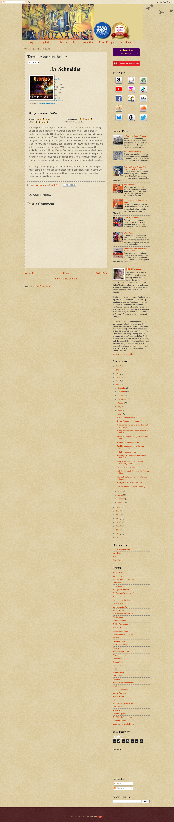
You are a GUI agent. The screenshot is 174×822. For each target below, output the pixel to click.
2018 (118, 515)
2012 (118, 537)
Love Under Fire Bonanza (123, 634)
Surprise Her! (118, 576)
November (122, 392)
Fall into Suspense (120, 621)
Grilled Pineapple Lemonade (128, 421)
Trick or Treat (118, 662)
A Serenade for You (120, 655)
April (120, 491)
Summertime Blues (120, 597)
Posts (118, 784)
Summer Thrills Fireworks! (123, 614)
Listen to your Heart (120, 631)
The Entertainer (130, 185)
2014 (118, 530)
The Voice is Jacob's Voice (123, 717)
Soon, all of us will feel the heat (129, 483)
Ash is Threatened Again (126, 417)
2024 (118, 374)
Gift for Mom (118, 617)
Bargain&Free (46, 42)
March (120, 495)
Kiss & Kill (117, 628)
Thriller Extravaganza (121, 624)
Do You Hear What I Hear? (123, 593)
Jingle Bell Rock (119, 610)
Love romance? (119, 659)
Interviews (125, 42)
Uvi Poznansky (135, 269)
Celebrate (116, 679)
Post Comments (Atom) (44, 286)
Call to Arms (117, 648)
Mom (115, 669)
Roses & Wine (118, 672)
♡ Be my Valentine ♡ (132, 218)
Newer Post (30, 273)
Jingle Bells (117, 572)
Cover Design (106, 42)
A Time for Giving (120, 645)
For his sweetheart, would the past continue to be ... (130, 447)
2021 (118, 385)
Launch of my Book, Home (123, 724)
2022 (118, 381)
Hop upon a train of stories (123, 683)
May (120, 414)
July (120, 407)
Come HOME (118, 676)
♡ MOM (116, 686)
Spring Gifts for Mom (121, 590)
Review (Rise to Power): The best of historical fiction (135, 168)
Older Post (101, 273)
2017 (118, 519)
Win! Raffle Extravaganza (123, 703)
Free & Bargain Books (121, 550)
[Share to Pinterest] (74, 185)
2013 (118, 534)
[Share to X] (69, 185)
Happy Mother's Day (121, 652)
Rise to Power (118, 696)
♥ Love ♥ (116, 710)
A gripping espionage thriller (128, 442)
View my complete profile (123, 354)
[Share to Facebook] (71, 185)
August (121, 403)
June (120, 410)
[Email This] (64, 185)
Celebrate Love (119, 641)
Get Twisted (117, 707)
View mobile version (66, 278)
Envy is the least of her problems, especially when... (130, 462)
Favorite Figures (119, 714)
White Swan (128, 233)
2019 (118, 511)
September (122, 399)
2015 (118, 526)
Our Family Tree (119, 721)
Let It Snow (117, 586)
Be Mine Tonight (119, 603)
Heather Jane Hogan (47, 103)
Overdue (57, 79)
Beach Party (118, 665)
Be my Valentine (119, 693)
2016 (118, 522)
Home (66, 273)
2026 (118, 366)
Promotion (88, 42)
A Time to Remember (121, 690)
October (121, 395)
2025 (118, 370)
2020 (118, 507)
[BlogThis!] (66, 185)
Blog (30, 42)
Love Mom (117, 583)
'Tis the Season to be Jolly (123, 579)
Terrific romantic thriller (126, 467)
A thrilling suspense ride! (126, 452)
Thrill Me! (116, 638)
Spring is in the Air (120, 607)
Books (63, 42)
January (121, 502)
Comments (120, 788)
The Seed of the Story (132, 152)
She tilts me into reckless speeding (131, 487)
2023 (118, 377)
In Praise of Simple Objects (135, 136)
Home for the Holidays (121, 600)
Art (74, 42)
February (121, 499)
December (122, 388)
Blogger (99, 817)
